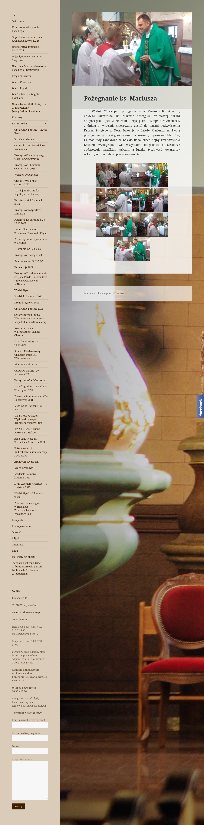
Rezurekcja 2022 (23, 267)
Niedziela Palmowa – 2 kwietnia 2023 (27, 475)
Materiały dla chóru (23, 556)
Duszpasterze (19, 520)
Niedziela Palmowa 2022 (28, 296)
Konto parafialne (21, 526)
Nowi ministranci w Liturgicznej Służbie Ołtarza (27, 332)
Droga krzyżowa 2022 (26, 302)
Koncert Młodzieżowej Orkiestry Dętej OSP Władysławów (27, 355)
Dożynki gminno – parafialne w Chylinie (30, 241)
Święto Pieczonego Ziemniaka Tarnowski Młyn (30, 231)
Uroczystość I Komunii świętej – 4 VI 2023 (27, 166)
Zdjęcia (16, 538)
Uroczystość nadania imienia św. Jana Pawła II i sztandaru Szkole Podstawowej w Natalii (30, 279)
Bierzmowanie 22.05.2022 (29, 261)
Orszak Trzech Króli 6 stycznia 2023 (26, 182)
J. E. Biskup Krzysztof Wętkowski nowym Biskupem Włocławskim (28, 419)
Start (15, 15)
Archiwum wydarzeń (26, 461)
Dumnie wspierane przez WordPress (105, 293)
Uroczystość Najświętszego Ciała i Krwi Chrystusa (29, 157)
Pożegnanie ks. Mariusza (29, 380)
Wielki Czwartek (21, 82)
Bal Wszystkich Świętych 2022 (28, 202)
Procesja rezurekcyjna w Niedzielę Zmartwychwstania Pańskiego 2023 (27, 508)
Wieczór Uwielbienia (26, 174)
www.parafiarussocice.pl (26, 612)
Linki (15, 550)
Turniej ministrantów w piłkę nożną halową (26, 192)
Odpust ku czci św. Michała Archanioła (29, 147)
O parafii (17, 532)
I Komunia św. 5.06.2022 (28, 249)
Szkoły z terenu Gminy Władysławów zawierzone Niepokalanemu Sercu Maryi (30, 318)
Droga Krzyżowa (21, 76)
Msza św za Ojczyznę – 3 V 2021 (28, 407)
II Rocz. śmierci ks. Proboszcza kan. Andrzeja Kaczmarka (30, 452)
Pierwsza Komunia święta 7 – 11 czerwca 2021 (30, 398)
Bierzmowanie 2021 (25, 364)
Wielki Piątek (19, 88)
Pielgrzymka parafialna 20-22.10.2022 (30, 221)
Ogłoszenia (18, 21)
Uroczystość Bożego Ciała (28, 255)
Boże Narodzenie (24, 139)
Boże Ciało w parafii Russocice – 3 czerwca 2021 (29, 440)
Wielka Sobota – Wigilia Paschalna (25, 96)
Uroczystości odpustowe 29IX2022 (28, 211)
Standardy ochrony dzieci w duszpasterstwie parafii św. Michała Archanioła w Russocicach (27, 568)
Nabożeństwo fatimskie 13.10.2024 (25, 48)
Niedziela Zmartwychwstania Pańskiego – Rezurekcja (29, 68)
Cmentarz (17, 544)
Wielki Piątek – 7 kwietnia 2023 (29, 495)
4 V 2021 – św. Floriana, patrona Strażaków (27, 430)
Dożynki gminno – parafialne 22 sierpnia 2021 (30, 388)
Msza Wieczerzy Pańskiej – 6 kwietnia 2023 (30, 485)
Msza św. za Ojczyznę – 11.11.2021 (27, 343)
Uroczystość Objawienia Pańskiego (25, 29)
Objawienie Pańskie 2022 (28, 308)
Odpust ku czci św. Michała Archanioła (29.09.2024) (27, 38)
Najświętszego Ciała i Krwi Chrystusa (27, 58)
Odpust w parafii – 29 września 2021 (26, 372)
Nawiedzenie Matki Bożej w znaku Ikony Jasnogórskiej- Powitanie (26, 107)
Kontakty (17, 117)
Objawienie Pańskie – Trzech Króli (30, 131)
